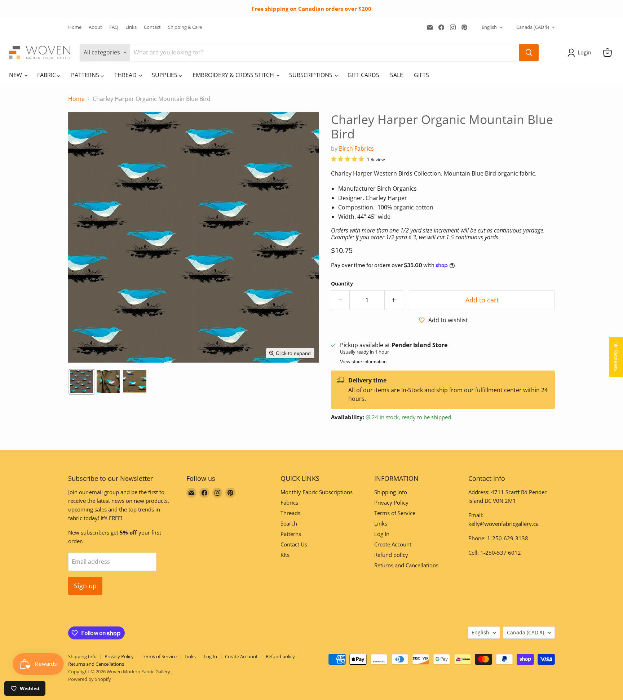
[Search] (529, 52)
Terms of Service (394, 513)
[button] (580, 52)
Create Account (392, 544)
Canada (532, 27)
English (489, 27)
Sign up (85, 585)
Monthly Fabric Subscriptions (316, 492)
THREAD (126, 75)
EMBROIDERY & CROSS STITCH (234, 75)
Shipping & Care (185, 27)
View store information (363, 361)
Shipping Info (390, 492)
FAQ (113, 27)
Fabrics (289, 502)
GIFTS (421, 75)
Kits (285, 554)
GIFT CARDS (363, 75)
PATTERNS (86, 75)
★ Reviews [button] (616, 357)
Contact (152, 27)
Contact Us (293, 544)
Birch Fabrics (356, 148)
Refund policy (391, 554)
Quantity (342, 284)
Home (74, 27)
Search (288, 523)
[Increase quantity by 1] (394, 300)
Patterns (290, 533)
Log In (381, 533)
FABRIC (47, 75)
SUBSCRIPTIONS (311, 75)
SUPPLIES (165, 75)
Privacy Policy (391, 502)
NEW (16, 75)
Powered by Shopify (89, 679)
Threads (290, 513)
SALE (396, 75)
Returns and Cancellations (406, 565)
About (95, 27)
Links (131, 27)
